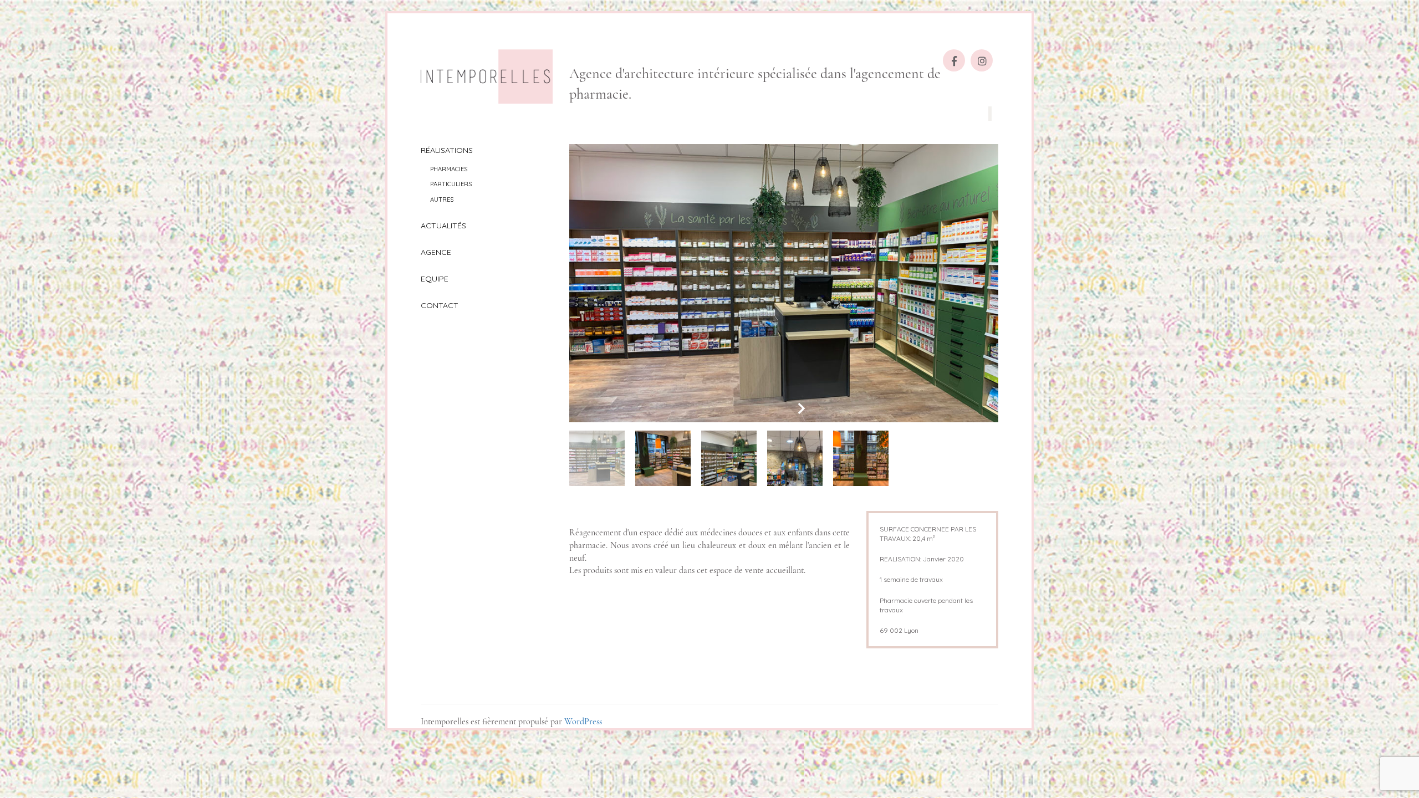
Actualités (443, 226)
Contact (439, 305)
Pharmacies (448, 169)
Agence (436, 252)
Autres (441, 199)
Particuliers (451, 184)
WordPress (583, 721)
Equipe (434, 279)
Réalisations (447, 150)
